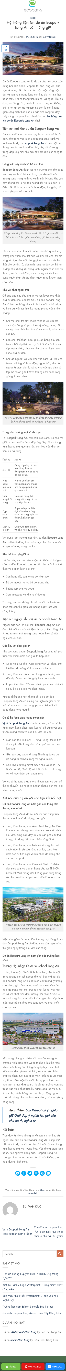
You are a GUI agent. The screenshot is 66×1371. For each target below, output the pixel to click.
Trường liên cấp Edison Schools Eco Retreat (28, 1306)
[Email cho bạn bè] (36, 1173)
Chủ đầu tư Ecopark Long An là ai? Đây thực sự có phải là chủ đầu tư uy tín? (48, 1231)
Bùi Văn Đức (49, 37)
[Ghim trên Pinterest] (42, 1173)
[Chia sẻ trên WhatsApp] (17, 1173)
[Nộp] (60, 1253)
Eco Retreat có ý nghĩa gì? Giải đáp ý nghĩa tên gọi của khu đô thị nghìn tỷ (33, 1115)
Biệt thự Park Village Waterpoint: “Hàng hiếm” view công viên (32, 1287)
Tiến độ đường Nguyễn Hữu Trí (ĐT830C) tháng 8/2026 (30, 1276)
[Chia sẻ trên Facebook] (24, 1173)
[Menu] (5, 6)
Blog (33, 17)
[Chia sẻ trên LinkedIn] (48, 1173)
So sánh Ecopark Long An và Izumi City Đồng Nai (32, 1313)
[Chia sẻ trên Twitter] (30, 1173)
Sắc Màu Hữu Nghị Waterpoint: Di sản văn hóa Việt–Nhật (30, 1298)
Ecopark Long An (34, 143)
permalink (32, 1193)
